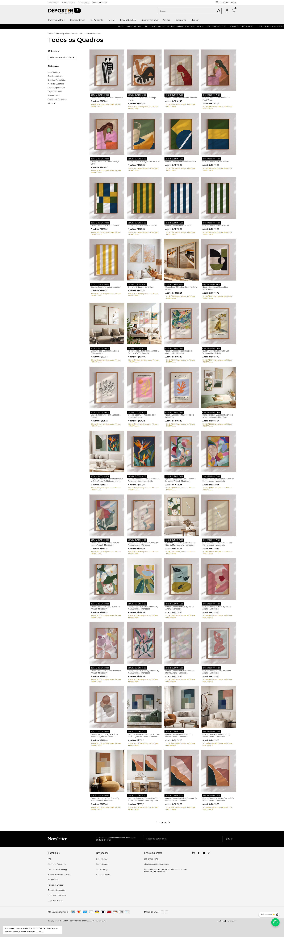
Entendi (40, 931)
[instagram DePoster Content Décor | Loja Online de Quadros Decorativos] (193, 853)
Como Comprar (68, 2)
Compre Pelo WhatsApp (57, 869)
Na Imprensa (53, 880)
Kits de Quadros (128, 20)
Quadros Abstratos (55, 76)
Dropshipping (83, 2)
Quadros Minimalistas (57, 80)
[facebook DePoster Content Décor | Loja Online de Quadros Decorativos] (198, 853)
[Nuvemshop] (226, 921)
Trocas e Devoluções (56, 890)
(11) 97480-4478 (151, 859)
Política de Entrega (55, 885)
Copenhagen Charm (56, 88)
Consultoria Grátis (56, 20)
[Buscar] (218, 11)
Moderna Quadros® (56, 84)
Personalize (180, 20)
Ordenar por (53, 50)
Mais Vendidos (54, 72)
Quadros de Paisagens (57, 99)
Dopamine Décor (55, 91)
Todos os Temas (77, 20)
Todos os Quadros (62, 33)
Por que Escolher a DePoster (59, 874)
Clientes (194, 20)
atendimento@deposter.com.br (156, 864)
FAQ (49, 859)
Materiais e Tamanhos (57, 864)
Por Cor (111, 20)
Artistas (166, 20)
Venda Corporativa (99, 2)
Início (50, 33)
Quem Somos (53, 2)
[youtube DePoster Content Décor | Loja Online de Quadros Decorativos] (204, 853)
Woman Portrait (54, 95)
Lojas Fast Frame (55, 900)
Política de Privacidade (57, 895)
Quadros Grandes (149, 20)
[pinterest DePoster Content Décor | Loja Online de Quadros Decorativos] (209, 853)
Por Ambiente (96, 20)
